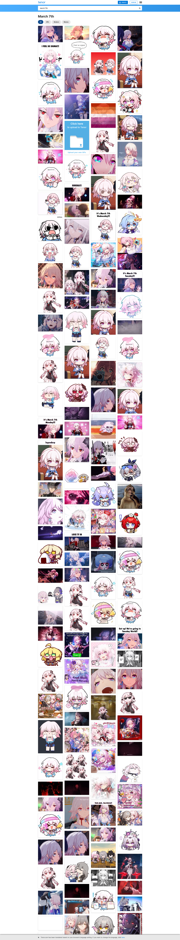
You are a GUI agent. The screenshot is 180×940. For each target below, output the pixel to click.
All (40, 22)
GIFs (47, 22)
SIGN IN (133, 2)
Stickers (56, 22)
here (123, 937)
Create (123, 2)
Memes (66, 22)
